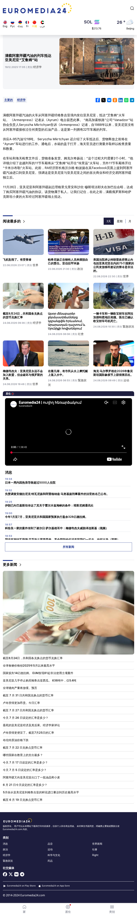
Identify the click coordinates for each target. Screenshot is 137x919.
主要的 (8, 100)
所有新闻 (68, 547)
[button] (112, 909)
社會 (81, 334)
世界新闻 (97, 843)
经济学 (37, 67)
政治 (80, 269)
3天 (108, 221)
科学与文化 (54, 855)
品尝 (50, 843)
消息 (5, 843)
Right (95, 855)
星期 (120, 221)
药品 (50, 860)
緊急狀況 (128, 326)
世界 (35, 265)
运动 (126, 380)
